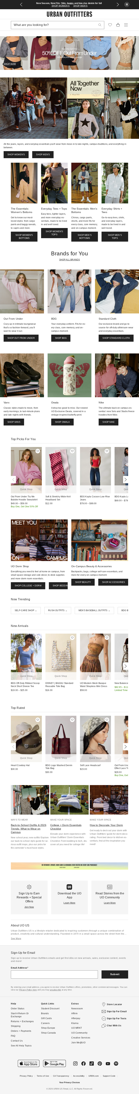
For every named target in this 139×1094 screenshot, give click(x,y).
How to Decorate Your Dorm (106, 825)
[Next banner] (118, 5)
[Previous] (14, 480)
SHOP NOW (10, 64)
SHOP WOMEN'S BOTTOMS (24, 236)
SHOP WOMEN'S (61, 6)
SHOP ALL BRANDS (69, 259)
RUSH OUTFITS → (57, 610)
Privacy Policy (26, 1076)
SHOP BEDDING (61, 585)
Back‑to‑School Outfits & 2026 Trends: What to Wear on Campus (28, 829)
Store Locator (114, 1004)
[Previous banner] (21, 5)
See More (16, 938)
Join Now (29, 907)
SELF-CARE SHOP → (26, 610)
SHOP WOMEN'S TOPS (54, 233)
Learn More (69, 903)
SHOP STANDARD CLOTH (116, 338)
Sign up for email (117, 1011)
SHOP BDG (61, 338)
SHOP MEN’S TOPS (115, 236)
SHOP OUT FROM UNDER (21, 338)
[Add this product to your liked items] (38, 451)
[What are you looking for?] (100, 25)
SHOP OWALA (62, 422)
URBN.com (94, 1076)
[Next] (125, 480)
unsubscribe (55, 990)
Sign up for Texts (117, 1018)
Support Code (109, 1076)
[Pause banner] (127, 5)
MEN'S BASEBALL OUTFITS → (94, 610)
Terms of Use (43, 1076)
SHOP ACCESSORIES (113, 582)
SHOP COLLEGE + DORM (28, 585)
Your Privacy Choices (69, 1082)
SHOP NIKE (108, 422)
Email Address (19, 968)
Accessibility (79, 1076)
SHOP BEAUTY (83, 582)
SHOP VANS (13, 422)
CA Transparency (61, 1076)
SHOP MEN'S (80, 6)
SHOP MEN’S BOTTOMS (85, 236)
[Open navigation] (126, 25)
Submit (114, 974)
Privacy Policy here (28, 990)
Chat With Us (114, 1025)
